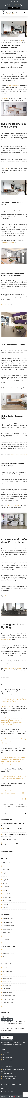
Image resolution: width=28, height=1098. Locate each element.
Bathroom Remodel (8, 1060)
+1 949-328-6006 (14, 4)
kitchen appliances (7, 929)
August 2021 (6, 869)
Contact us (6, 1052)
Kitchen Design (6, 939)
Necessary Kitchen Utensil (9, 839)
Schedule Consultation (14, 7)
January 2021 (6, 894)
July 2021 (5, 873)
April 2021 (5, 883)
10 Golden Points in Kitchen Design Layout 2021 (12, 824)
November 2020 (7, 900)
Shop (4, 1055)
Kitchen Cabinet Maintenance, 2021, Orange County (13, 829)
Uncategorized (6, 957)
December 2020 (7, 897)
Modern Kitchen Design (13, 42)
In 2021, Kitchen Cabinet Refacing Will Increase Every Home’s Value (14, 835)
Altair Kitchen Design (15, 40)
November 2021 (7, 862)
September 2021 (7, 866)
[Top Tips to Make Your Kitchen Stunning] (17, 799)
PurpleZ (19, 1096)
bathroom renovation (8, 925)
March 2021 (6, 887)
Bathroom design (7, 922)
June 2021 (5, 876)
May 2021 (5, 880)
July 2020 (5, 904)
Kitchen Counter (7, 936)
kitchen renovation (7, 943)
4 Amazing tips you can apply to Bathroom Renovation (13, 844)
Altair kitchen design (8, 918)
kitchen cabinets (7, 932)
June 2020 (5, 907)
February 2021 (6, 890)
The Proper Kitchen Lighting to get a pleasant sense (7, 806)
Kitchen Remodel (7, 1057)
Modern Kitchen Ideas (8, 950)
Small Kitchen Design (8, 953)
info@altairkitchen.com (14, 6)
